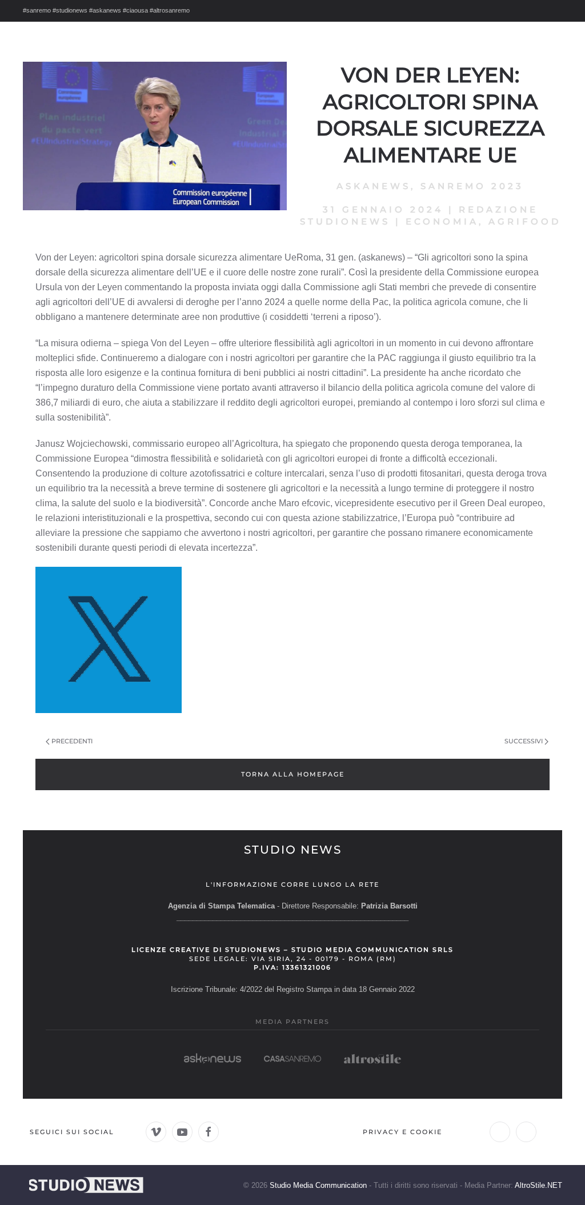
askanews (373, 186)
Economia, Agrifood (483, 221)
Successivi (523, 741)
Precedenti (72, 741)
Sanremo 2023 (472, 186)
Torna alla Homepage (292, 774)
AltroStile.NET (538, 1185)
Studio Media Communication (318, 1185)
